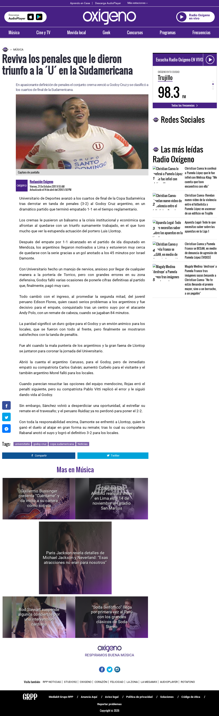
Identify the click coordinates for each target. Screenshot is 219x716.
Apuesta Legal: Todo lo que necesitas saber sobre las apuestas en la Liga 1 (200, 226)
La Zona (132, 681)
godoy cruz (39, 444)
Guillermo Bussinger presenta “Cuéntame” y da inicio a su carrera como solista (39, 498)
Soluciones (167, 696)
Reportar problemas (109, 704)
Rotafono (188, 681)
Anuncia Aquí (89, 696)
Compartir (41, 455)
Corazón (101, 681)
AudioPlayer (169, 681)
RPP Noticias (52, 681)
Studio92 (70, 681)
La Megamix (149, 681)
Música (14, 32)
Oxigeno (86, 681)
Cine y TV (43, 32)
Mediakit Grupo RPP (61, 696)
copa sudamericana (62, 444)
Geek (106, 32)
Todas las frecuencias (183, 105)
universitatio (22, 444)
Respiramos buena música (109, 655)
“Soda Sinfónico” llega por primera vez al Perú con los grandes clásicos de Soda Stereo (111, 617)
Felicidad (117, 681)
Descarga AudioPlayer (108, 3)
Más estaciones (136, 2)
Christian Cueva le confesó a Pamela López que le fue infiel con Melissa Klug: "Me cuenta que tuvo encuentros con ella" (201, 177)
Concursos (135, 32)
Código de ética (190, 696)
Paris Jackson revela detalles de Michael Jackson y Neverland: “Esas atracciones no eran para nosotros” (75, 557)
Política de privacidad (139, 696)
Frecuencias (201, 32)
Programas (168, 32)
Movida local (76, 32)
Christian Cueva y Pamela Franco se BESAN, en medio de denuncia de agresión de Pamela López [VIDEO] (201, 250)
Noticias (83, 444)
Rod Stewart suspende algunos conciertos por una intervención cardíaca (39, 617)
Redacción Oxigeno (41, 181)
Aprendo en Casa (80, 3)
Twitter (115, 455)
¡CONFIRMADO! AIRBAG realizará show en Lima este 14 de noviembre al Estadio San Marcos (111, 498)
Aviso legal (111, 696)
